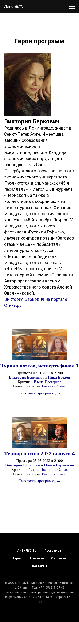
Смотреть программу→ (39, 393)
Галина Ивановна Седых (48, 469)
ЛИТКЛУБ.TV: (27, 550)
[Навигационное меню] (72, 7)
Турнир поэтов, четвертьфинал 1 (39, 365)
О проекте (58, 558)
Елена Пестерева (47, 382)
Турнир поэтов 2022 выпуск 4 (39, 453)
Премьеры (36, 558)
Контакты (39, 566)
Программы (53, 550)
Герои (17, 558)
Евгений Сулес (54, 386)
